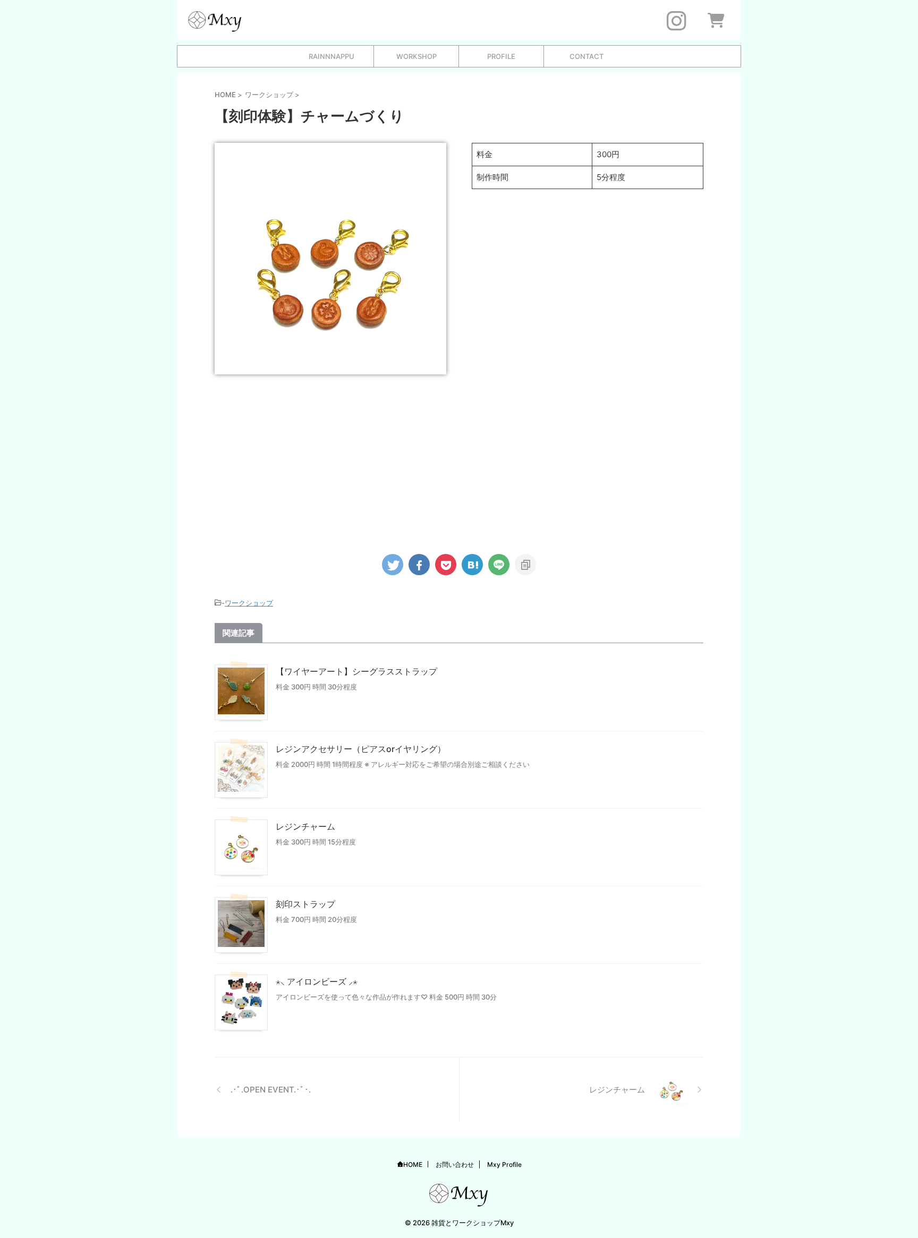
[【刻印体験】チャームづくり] (472, 564)
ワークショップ (249, 603)
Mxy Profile (504, 1164)
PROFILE (501, 56)
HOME (412, 1164)
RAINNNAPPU (331, 56)
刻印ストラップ (305, 904)
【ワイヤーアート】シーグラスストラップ (356, 671)
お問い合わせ (455, 1164)
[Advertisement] (459, 459)
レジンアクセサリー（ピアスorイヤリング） (361, 749)
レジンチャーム (305, 826)
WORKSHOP (416, 56)
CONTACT (587, 56)
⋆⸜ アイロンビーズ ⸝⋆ (317, 981)
